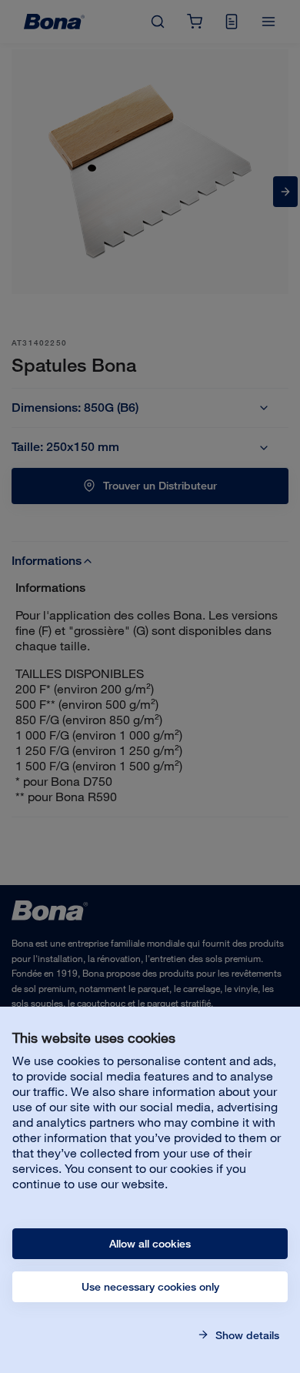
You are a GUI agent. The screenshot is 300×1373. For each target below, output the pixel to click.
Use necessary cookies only (150, 1287)
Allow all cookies (150, 1244)
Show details (245, 1335)
